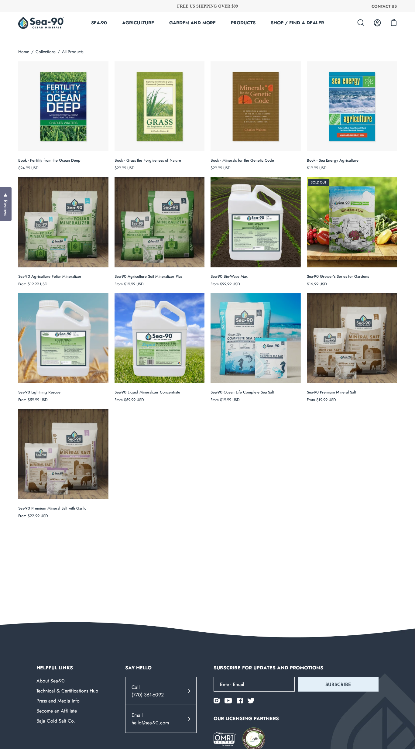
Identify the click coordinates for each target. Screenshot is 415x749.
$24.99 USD (28, 168)
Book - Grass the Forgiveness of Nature (148, 160)
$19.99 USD (317, 168)
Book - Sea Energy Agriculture (332, 160)
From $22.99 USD (33, 516)
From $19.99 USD (32, 284)
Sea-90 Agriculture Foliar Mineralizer (49, 276)
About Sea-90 (50, 680)
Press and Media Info (58, 700)
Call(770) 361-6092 (148, 691)
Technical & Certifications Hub (67, 690)
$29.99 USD (125, 168)
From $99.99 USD (225, 284)
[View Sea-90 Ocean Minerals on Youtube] (228, 700)
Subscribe (338, 684)
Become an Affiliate (56, 710)
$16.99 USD (317, 284)
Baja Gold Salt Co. (55, 720)
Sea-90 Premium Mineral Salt (331, 392)
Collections (46, 52)
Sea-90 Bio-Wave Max (229, 276)
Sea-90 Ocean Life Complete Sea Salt (242, 392)
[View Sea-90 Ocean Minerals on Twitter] (251, 700)
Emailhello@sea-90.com (150, 719)
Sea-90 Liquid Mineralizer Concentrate (147, 392)
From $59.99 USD (33, 400)
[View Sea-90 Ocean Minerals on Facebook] (240, 700)
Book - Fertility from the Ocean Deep (49, 160)
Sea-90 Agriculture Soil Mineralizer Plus (148, 276)
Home (23, 52)
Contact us (384, 6)
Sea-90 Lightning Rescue (39, 392)
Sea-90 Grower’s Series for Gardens (338, 276)
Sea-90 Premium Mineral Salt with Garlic (52, 508)
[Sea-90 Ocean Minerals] (41, 23)
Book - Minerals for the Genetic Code (242, 160)
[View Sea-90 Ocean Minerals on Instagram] (217, 700)
